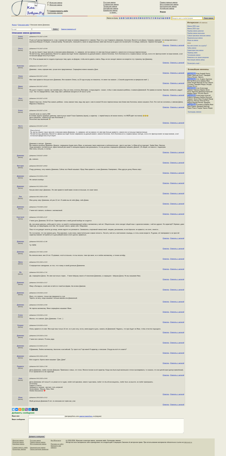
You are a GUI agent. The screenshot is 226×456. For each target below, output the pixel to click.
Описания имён (23, 25)
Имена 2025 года (193, 26)
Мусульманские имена (169, 4)
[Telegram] (13, 409)
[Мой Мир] (29, 409)
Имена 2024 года (193, 28)
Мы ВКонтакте (56, 440)
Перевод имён (192, 53)
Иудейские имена (167, 8)
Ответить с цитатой (177, 45)
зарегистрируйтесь (86, 416)
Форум (14, 25)
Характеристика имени (195, 50)
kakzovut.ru (188, 442)
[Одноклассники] (19, 409)
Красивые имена (18, 444)
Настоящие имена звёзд (196, 60)
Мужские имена (55, 3)
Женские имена (55, 5)
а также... (113, 12)
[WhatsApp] (23, 409)
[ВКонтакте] (16, 409)
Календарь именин (55, 13)
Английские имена (110, 8)
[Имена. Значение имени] (28, 8)
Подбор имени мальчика (196, 33)
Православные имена (168, 2)
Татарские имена (110, 6)
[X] (33, 409)
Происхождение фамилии (39, 449)
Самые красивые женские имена (198, 35)
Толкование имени (193, 55)
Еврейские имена (110, 10)
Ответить (166, 45)
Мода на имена (192, 40)
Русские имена (109, 2)
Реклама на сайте (57, 444)
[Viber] (26, 409)
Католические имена (168, 6)
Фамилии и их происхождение (198, 57)
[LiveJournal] (36, 409)
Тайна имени (191, 48)
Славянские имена (111, 4)
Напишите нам (56, 446)
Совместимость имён (20, 447)
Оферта (53, 447)
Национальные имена (195, 38)
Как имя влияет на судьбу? (197, 45)
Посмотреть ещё (193, 63)
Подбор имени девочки (195, 31)
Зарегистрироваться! (68, 29)
